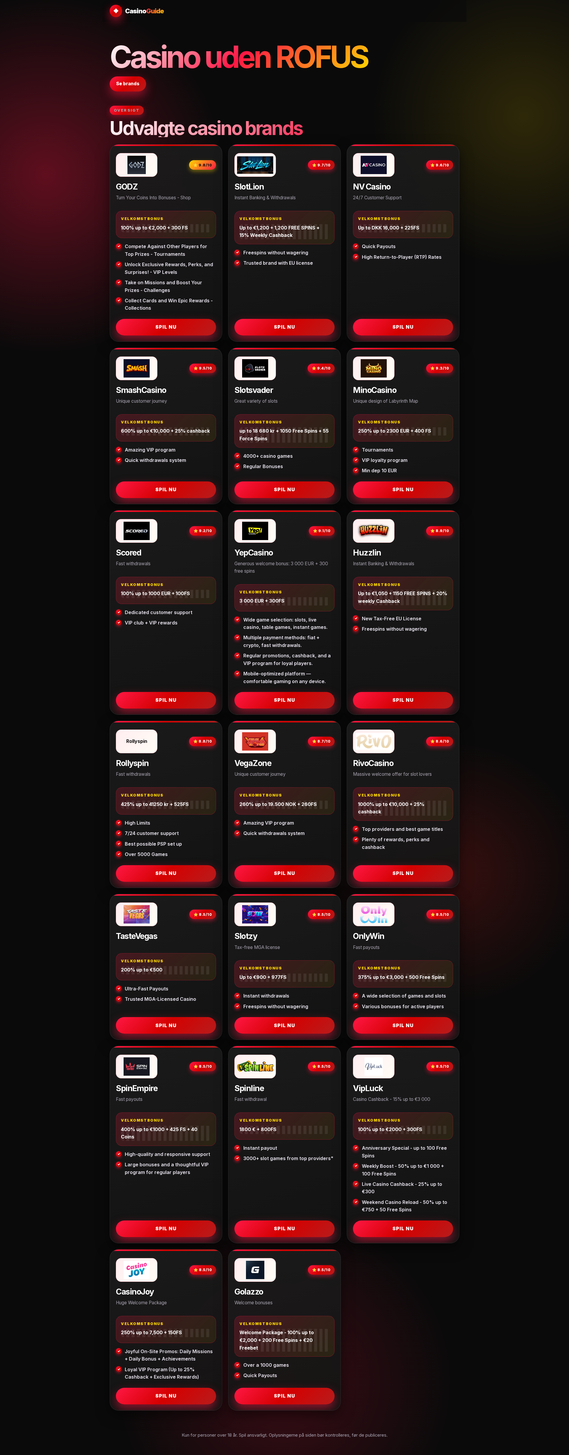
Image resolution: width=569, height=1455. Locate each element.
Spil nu (166, 327)
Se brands (127, 83)
